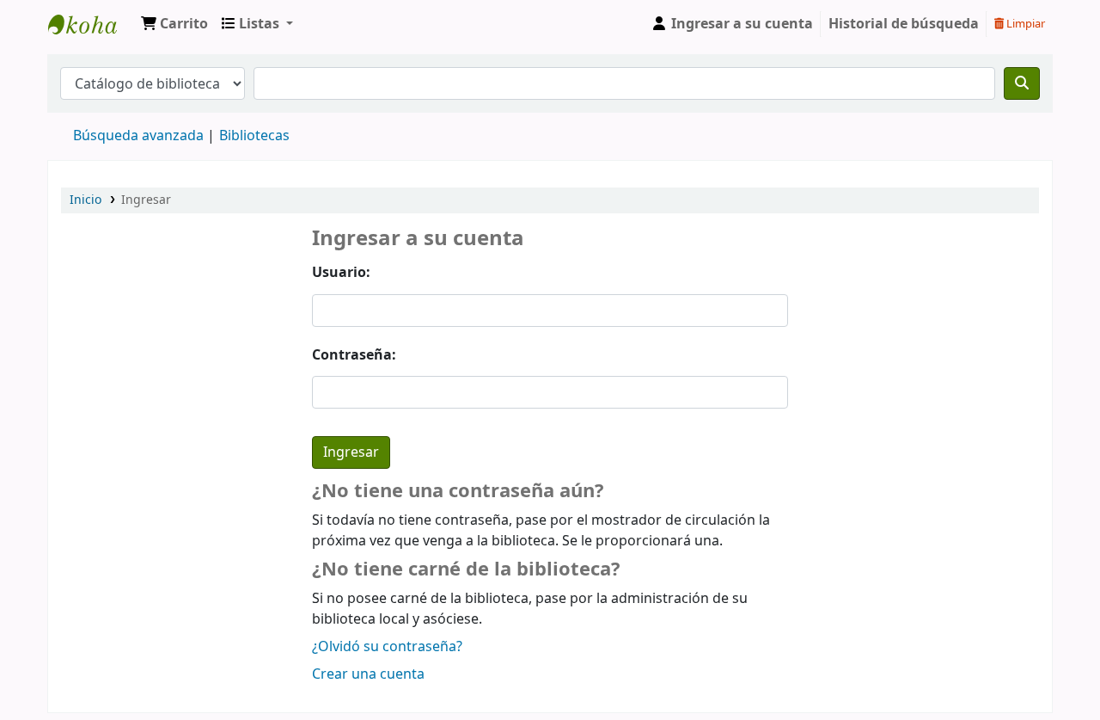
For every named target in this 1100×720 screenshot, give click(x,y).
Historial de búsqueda (903, 24)
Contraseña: (354, 355)
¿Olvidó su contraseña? (387, 647)
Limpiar (1024, 23)
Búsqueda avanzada (138, 136)
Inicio (85, 200)
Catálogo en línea (91, 24)
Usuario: (341, 272)
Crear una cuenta (368, 674)
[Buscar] (1022, 83)
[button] (174, 24)
